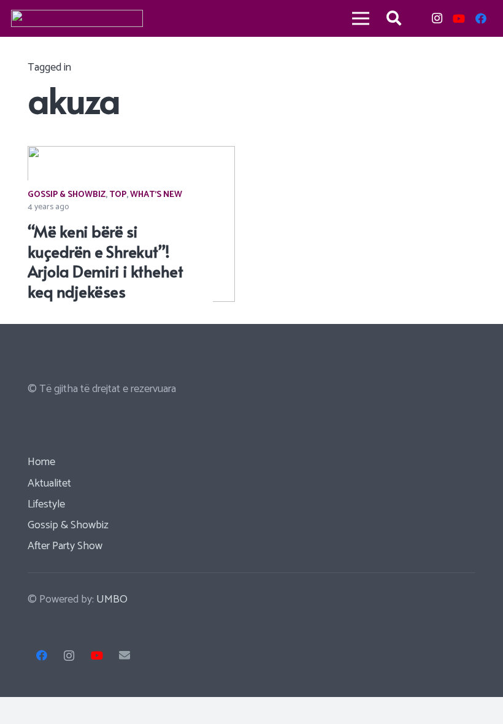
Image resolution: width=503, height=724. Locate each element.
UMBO (112, 599)
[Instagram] (437, 18)
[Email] (124, 655)
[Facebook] (481, 18)
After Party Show (65, 546)
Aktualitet (49, 483)
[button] (394, 18)
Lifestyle (46, 504)
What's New (156, 195)
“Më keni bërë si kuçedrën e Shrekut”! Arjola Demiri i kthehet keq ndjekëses (105, 261)
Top (117, 195)
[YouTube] (459, 18)
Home (41, 462)
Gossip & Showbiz (67, 195)
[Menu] (360, 18)
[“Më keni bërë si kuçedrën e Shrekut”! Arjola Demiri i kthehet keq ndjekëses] (131, 154)
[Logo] (77, 18)
